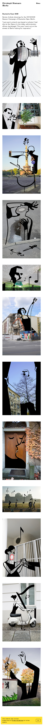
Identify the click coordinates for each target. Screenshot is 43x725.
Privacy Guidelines (17, 720)
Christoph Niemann (11, 3)
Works (5, 5)
